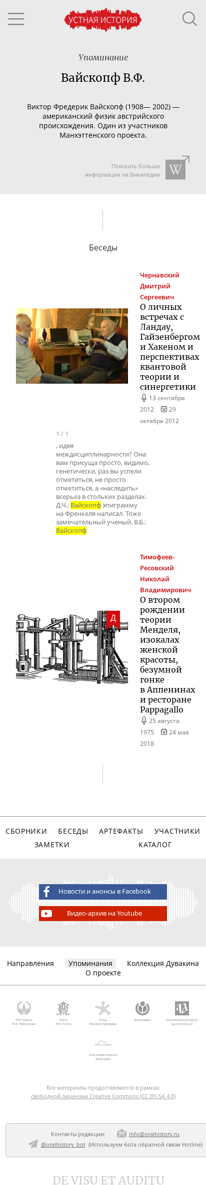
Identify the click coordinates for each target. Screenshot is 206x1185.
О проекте (103, 972)
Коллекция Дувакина (163, 963)
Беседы (73, 831)
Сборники (27, 831)
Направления (30, 963)
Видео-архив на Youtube (104, 913)
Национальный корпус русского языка (182, 1022)
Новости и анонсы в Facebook (104, 891)
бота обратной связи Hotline (162, 1144)
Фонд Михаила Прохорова (103, 1022)
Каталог (155, 844)
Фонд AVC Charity (64, 1022)
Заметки (52, 844)
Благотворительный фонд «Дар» (103, 1057)
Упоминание (103, 57)
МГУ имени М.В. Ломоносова (24, 1022)
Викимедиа (142, 1020)
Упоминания (90, 963)
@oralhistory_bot (63, 1144)
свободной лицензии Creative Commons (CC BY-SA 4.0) (103, 1096)
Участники (177, 831)
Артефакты (121, 831)
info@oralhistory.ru (154, 1134)
